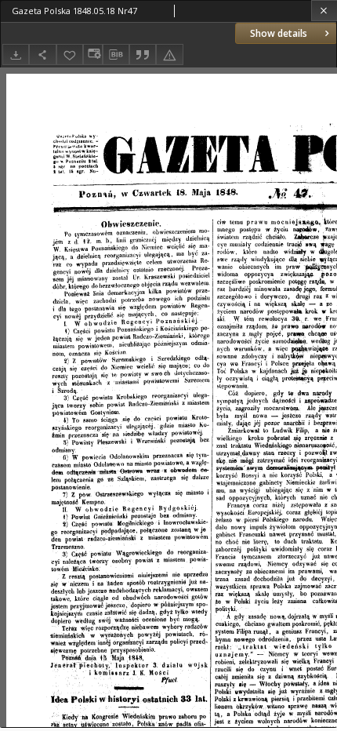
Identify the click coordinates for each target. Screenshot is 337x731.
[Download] (15, 54)
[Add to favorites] (69, 54)
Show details (278, 33)
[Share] (42, 54)
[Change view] (92, 54)
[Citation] (142, 54)
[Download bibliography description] (116, 55)
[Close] (324, 10)
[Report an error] (169, 54)
